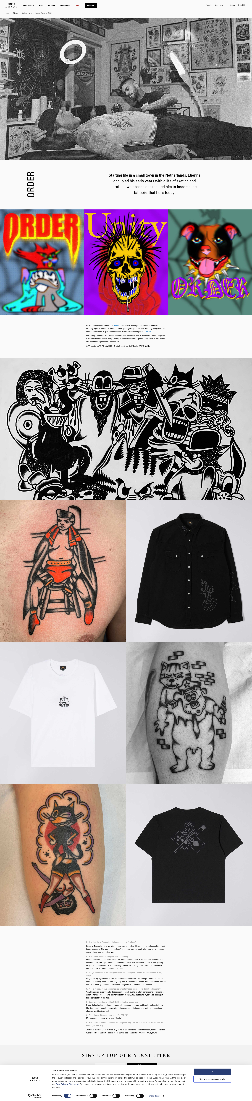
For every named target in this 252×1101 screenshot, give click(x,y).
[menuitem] (28, 5)
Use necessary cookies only (212, 1079)
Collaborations (27, 13)
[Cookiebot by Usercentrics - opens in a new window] (34, 1096)
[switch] (93, 1096)
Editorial (16, 13)
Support (232, 5)
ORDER (148, 331)
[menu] (60, 5)
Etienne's (118, 325)
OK (212, 1071)
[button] (241, 5)
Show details (155, 1096)
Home (8, 13)
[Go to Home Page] (12, 5)
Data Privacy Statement (67, 1084)
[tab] (112, 5)
